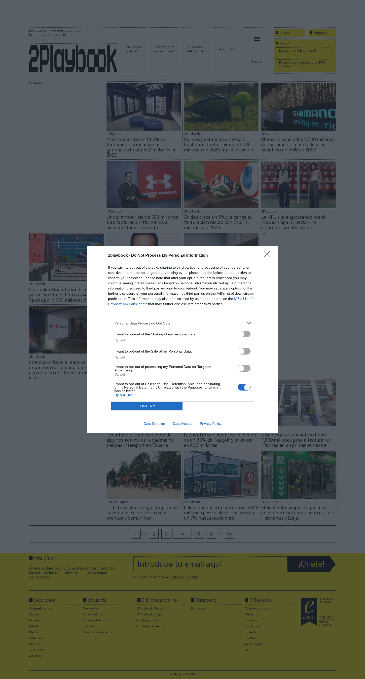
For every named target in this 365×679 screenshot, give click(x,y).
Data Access (182, 424)
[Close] (268, 255)
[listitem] (182, 323)
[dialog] (182, 339)
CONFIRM (147, 406)
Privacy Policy (210, 424)
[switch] (244, 334)
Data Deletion (154, 424)
